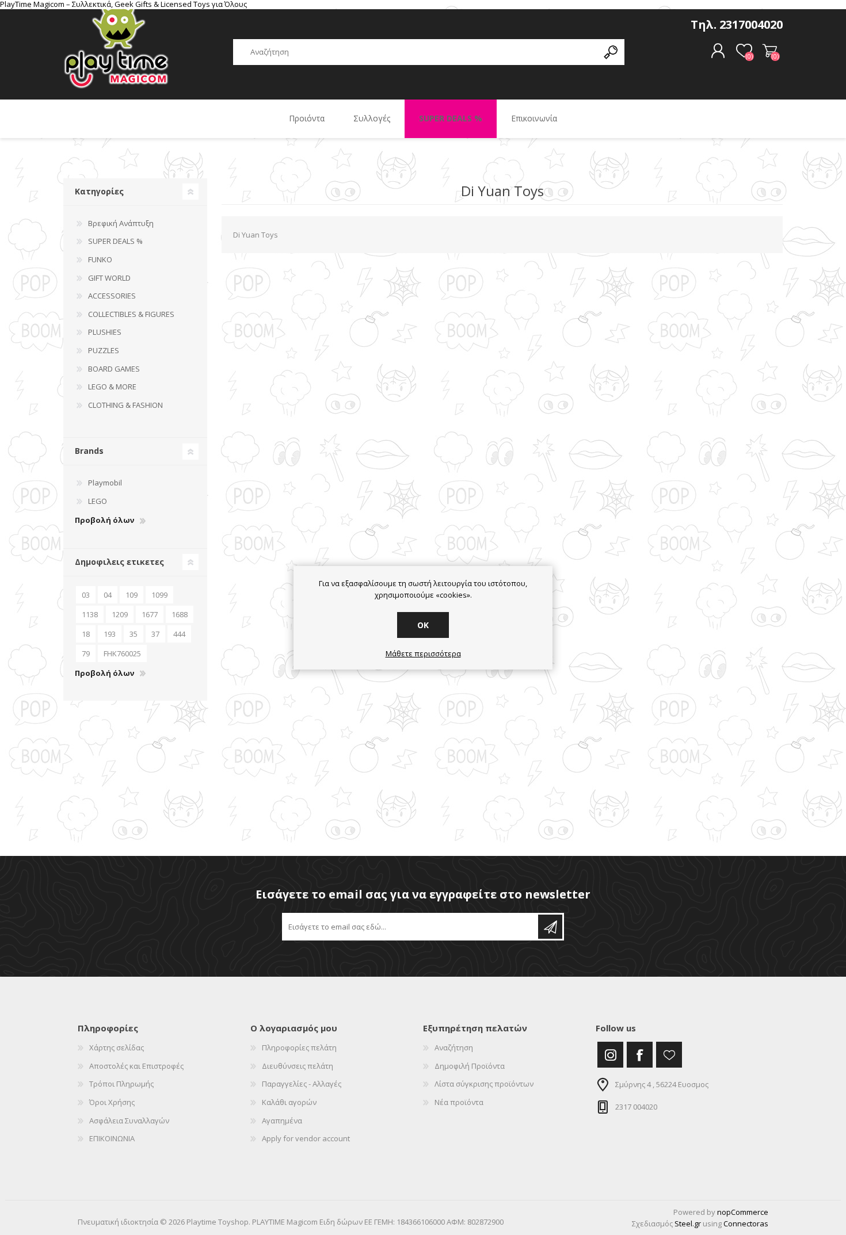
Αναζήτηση (454, 1047)
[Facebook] (640, 1055)
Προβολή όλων (104, 520)
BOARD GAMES (114, 369)
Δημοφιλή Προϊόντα (470, 1066)
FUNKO (100, 259)
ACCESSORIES (112, 295)
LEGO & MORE (112, 386)
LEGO (97, 501)
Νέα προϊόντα (459, 1102)
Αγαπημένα (282, 1120)
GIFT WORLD (109, 278)
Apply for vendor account (306, 1138)
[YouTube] (669, 1055)
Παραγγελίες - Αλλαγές (301, 1084)
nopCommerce (742, 1212)
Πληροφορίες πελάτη (299, 1047)
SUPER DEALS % (115, 241)
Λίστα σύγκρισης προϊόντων (484, 1084)
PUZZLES (103, 350)
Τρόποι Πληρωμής (121, 1084)
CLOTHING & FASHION (125, 405)
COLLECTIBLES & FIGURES (131, 314)
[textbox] (415, 52)
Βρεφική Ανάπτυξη (121, 223)
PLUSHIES (104, 332)
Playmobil (105, 482)
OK (423, 625)
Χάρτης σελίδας (116, 1047)
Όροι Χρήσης (112, 1102)
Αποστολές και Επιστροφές (136, 1066)
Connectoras (745, 1223)
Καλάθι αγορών (770, 51)
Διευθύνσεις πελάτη (297, 1066)
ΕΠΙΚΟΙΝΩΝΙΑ (112, 1138)
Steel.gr (687, 1223)
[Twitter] (610, 1055)
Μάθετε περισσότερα (423, 654)
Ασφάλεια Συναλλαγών (129, 1120)
